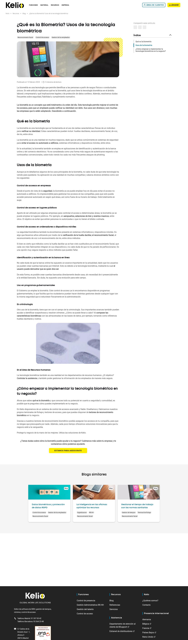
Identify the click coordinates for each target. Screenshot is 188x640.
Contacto (146, 604)
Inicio (7, 13)
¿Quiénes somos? (150, 600)
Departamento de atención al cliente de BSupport (122, 625)
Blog (24, 13)
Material (44, 5)
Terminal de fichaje (144, 512)
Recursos (55, 5)
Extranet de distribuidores (120, 631)
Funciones (33, 5)
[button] (144, 27)
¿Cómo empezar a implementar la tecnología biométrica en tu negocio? (151, 50)
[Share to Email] (140, 27)
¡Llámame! (174, 5)
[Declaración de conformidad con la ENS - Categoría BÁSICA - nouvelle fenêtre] (43, 635)
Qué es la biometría (143, 41)
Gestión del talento (85, 609)
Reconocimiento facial (25, 37)
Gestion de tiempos (128, 512)
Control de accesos (42, 37)
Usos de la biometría (144, 45)
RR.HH (91, 512)
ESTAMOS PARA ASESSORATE (68, 450)
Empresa (65, 5)
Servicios (113, 609)
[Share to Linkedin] (135, 27)
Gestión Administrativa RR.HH (90, 604)
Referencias (114, 604)
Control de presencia (86, 600)
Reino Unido (147, 636)
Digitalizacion (82, 512)
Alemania (146, 619)
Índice (137, 35)
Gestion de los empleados (61, 37)
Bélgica (145, 623)
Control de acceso (85, 613)
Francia (145, 628)
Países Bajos (148, 632)
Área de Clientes (155, 5)
